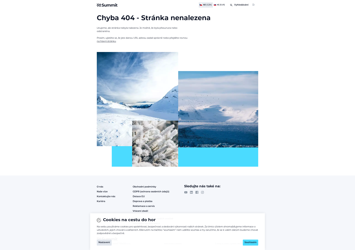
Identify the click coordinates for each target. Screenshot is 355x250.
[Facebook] (197, 192)
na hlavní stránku (106, 41)
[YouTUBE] (186, 192)
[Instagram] (202, 192)
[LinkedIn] (191, 192)
